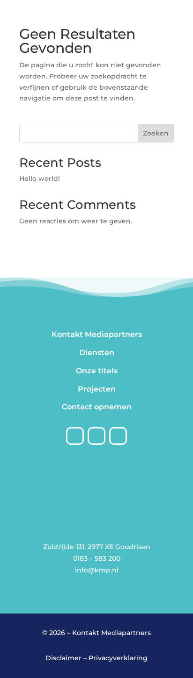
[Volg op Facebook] (75, 436)
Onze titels (97, 370)
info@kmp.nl (97, 570)
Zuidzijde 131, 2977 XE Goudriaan (96, 546)
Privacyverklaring (118, 658)
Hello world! (39, 178)
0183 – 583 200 (96, 558)
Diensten (96, 352)
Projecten (97, 389)
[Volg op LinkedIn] (118, 436)
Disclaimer (63, 658)
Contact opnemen (97, 406)
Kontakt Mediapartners (97, 334)
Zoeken (156, 133)
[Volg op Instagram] (96, 436)
